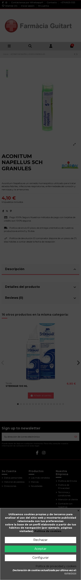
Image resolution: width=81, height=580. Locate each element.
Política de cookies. (48, 531)
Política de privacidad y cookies (56, 566)
